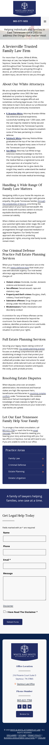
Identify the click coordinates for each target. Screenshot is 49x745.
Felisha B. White (13, 138)
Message (8, 573)
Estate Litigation (17, 478)
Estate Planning (16, 471)
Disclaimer (8, 605)
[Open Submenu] (43, 458)
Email (7, 559)
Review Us (24, 714)
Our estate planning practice (32, 348)
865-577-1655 (20, 21)
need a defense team (19, 267)
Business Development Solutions (19, 738)
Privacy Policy (34, 735)
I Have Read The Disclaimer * (22, 612)
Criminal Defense (17, 464)
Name (6, 532)
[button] (45, 21)
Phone (6, 546)
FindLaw (41, 738)
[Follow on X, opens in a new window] (24, 707)
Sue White (11, 150)
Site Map (22, 735)
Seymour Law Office (26, 684)
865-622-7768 (8, 430)
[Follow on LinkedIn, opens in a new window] (29, 707)
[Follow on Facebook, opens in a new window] (19, 707)
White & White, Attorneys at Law (25, 730)
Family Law (14, 458)
